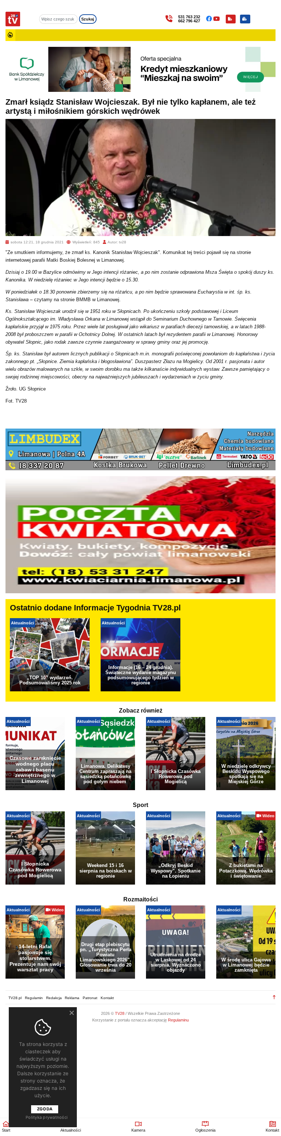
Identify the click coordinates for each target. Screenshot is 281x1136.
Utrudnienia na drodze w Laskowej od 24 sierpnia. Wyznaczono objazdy (175, 962)
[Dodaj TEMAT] (231, 19)
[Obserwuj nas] (209, 19)
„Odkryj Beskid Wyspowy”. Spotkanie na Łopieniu (176, 870)
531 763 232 (189, 17)
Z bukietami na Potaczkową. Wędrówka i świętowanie (246, 870)
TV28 (120, 1013)
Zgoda (44, 1108)
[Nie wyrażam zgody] (71, 1012)
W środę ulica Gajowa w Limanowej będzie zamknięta (246, 965)
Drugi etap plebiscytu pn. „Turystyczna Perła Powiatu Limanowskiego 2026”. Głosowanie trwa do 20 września (105, 957)
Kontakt (107, 998)
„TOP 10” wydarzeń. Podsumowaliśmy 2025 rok (49, 680)
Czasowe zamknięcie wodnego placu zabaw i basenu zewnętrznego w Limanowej (35, 769)
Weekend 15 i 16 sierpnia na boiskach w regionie (105, 870)
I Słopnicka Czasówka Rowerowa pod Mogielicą (176, 776)
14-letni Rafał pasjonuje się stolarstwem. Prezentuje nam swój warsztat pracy (35, 957)
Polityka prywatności (47, 1117)
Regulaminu (178, 1020)
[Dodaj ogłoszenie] (245, 19)
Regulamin (34, 998)
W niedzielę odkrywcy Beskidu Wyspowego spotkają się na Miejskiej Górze (246, 773)
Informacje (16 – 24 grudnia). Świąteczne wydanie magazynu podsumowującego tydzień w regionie (140, 675)
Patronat (90, 998)
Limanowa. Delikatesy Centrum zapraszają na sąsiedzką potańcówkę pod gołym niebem (105, 773)
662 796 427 (189, 21)
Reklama (72, 998)
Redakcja (54, 998)
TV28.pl (15, 998)
